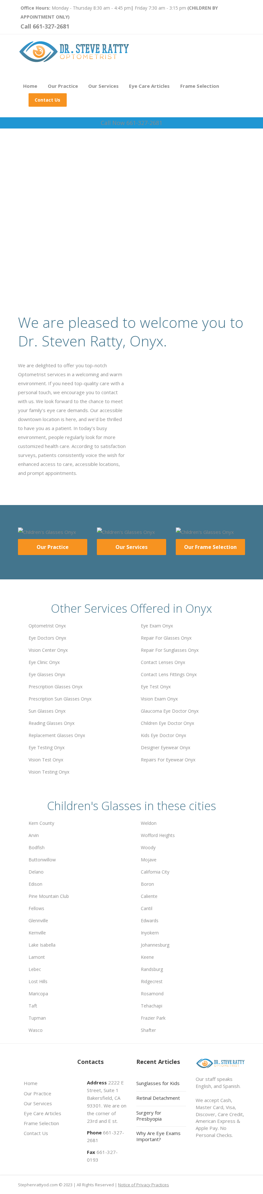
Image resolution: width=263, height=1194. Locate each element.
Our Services (103, 86)
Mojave (149, 860)
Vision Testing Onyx (49, 772)
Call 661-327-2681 (45, 26)
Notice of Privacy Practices (143, 1185)
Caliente (149, 896)
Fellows (36, 908)
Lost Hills (38, 981)
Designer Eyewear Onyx (165, 747)
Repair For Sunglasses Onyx (170, 650)
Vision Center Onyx (48, 650)
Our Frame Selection (210, 547)
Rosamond (152, 994)
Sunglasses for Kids (158, 1083)
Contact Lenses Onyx (163, 662)
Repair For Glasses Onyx (166, 638)
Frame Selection (199, 86)
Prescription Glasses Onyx (55, 687)
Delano (36, 872)
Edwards (149, 920)
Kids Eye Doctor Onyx (163, 735)
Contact (75, 247)
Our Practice (63, 86)
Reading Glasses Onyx (51, 723)
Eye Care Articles (149, 86)
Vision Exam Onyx (159, 699)
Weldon (149, 823)
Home (30, 86)
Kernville (37, 933)
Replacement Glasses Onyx (57, 735)
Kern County (41, 823)
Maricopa (38, 994)
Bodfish (37, 847)
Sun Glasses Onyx (47, 711)
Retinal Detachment (158, 1098)
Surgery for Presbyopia (149, 1115)
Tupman (37, 1018)
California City (155, 872)
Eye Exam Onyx (157, 626)
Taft (33, 1006)
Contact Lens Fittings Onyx (169, 674)
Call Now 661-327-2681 (131, 123)
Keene (147, 957)
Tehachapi (151, 1006)
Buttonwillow (42, 860)
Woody (148, 847)
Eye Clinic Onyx (44, 662)
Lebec (35, 969)
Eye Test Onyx (156, 687)
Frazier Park (153, 1018)
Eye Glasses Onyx (47, 674)
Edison (35, 884)
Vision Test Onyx (46, 760)
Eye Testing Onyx (46, 747)
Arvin (34, 835)
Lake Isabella (42, 945)
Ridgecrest (152, 981)
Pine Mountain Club (49, 896)
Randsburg (152, 969)
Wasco (36, 1030)
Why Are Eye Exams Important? (158, 1136)
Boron (147, 884)
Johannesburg (155, 945)
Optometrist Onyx (47, 626)
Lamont (37, 957)
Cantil (146, 908)
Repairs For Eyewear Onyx (168, 760)
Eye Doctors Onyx (47, 638)
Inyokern (150, 933)
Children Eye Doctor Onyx (167, 723)
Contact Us (47, 100)
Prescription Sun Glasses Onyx (60, 699)
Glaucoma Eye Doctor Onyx (170, 711)
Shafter (148, 1030)
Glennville (38, 920)
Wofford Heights (158, 835)
